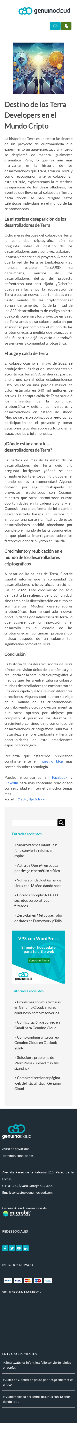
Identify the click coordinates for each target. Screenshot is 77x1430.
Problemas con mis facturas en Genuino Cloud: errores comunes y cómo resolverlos (37, 1007)
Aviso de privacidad (16, 1149)
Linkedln (11, 783)
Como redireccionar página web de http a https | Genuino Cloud (37, 1083)
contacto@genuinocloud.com (32, 1192)
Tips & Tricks (37, 799)
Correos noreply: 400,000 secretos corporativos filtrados (36, 900)
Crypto (22, 799)
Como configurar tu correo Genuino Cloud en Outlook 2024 (36, 1042)
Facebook (59, 777)
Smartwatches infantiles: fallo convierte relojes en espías (35, 850)
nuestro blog (52, 761)
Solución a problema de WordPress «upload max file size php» (36, 1063)
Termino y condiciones (17, 1155)
